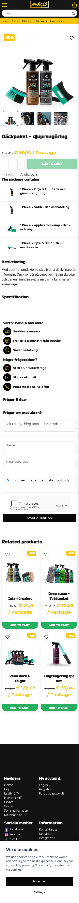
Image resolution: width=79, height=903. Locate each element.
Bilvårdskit (27, 21)
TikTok (14, 839)
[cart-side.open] (74, 5)
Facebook (16, 829)
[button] (71, 38)
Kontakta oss (48, 829)
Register (45, 789)
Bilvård (15, 21)
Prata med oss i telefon (31, 387)
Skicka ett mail (24, 377)
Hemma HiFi (13, 798)
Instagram (16, 834)
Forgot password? (51, 793)
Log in (43, 785)
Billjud (8, 789)
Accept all (39, 881)
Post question (39, 518)
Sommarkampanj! (16, 810)
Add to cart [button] (20, 625)
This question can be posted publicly (39, 480)
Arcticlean (28, 174)
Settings (39, 892)
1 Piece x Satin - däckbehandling (44, 207)
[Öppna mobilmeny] (4, 5)
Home (5, 21)
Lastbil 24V (11, 793)
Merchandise (13, 815)
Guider (8, 806)
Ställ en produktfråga (29, 368)
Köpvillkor (45, 834)
